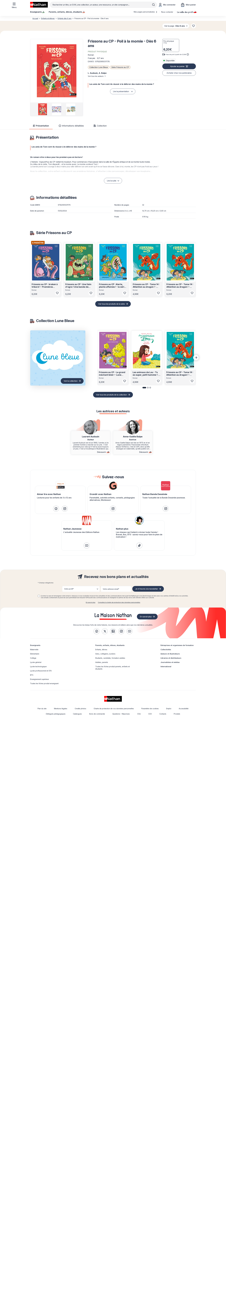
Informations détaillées (73, 125)
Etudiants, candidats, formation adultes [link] (110, 658)
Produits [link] (177, 714)
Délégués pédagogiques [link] (55, 714)
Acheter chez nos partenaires (179, 73)
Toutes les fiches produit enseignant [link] (44, 683)
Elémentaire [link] (34, 654)
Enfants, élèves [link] (101, 650)
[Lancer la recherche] (153, 4)
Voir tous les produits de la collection (111, 395)
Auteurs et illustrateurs (170, 654)
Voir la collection (71, 381)
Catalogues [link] (77, 714)
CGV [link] (150, 714)
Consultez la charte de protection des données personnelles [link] (119, 602)
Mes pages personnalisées (144, 12)
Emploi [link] (168, 709)
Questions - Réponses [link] (121, 714)
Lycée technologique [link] (38, 666)
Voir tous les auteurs (96, 76)
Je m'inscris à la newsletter (146, 589)
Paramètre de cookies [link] (150, 709)
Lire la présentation (121, 91)
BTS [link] (31, 675)
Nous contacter (167, 12)
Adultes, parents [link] (101, 662)
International (166, 666)
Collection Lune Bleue (98, 67)
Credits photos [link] (80, 709)
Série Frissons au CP (120, 67)
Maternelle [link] (34, 650)
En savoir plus (90, 602)
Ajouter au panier (177, 66)
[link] (56, 509)
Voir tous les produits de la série (111, 304)
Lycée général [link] (35, 662)
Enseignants (35, 645)
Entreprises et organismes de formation (177, 645)
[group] (42, 109)
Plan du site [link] (42, 709)
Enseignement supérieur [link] (39, 679)
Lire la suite (111, 181)
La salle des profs (185, 12)
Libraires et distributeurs (171, 658)
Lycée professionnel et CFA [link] (41, 671)
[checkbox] (39, 596)
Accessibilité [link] (183, 709)
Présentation (42, 125)
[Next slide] (196, 357)
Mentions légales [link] (60, 709)
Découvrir (101, 452)
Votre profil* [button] (69, 589)
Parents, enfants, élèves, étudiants (110, 645)
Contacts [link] (162, 714)
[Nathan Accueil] (39, 5)
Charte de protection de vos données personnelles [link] (114, 709)
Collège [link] (33, 658)
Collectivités (166, 650)
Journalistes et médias (170, 662)
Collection (102, 125)
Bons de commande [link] (97, 714)
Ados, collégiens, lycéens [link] (105, 654)
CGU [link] (139, 714)
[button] (56, 70)
